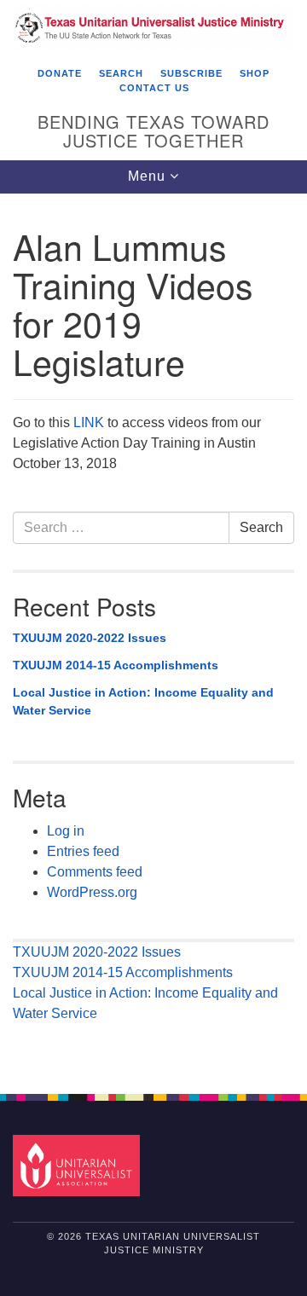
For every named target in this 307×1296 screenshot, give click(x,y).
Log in (65, 831)
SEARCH (121, 73)
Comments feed (94, 872)
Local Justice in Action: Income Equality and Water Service (143, 702)
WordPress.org (92, 892)
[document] (153, 634)
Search (261, 527)
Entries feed (83, 851)
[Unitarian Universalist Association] (79, 1164)
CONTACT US (154, 88)
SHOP (254, 73)
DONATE (60, 73)
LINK (90, 422)
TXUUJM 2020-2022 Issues (89, 638)
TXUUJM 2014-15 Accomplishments (115, 665)
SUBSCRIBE (191, 73)
